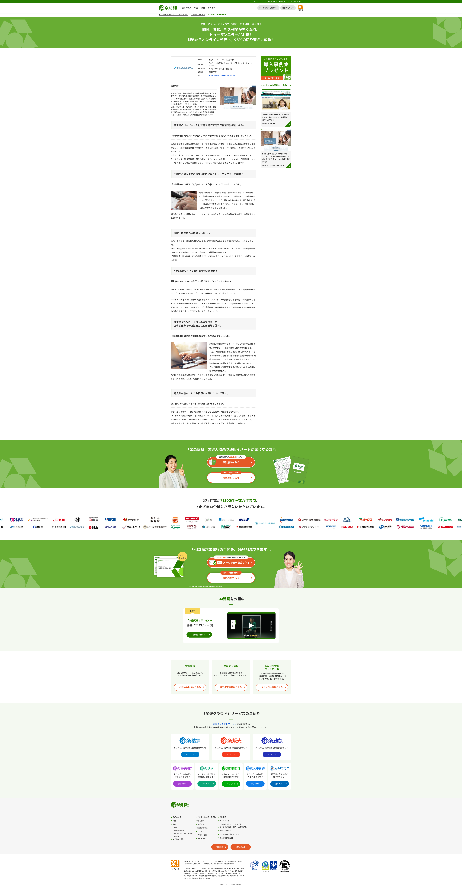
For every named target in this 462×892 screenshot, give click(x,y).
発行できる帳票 (179, 831)
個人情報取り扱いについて (229, 834)
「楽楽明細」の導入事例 (198, 15)
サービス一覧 (224, 821)
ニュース (200, 831)
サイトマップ (202, 838)
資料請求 (219, 847)
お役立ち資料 (272, 1)
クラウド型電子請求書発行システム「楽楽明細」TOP (173, 15)
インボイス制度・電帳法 (206, 817)
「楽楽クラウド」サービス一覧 (231, 824)
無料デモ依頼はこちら (231, 687)
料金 (196, 7)
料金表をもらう (288, 8)
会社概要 (222, 817)
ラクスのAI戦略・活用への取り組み (233, 827)
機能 (203, 7)
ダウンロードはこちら (272, 687)
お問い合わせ (241, 847)
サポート (255, 1)
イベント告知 (202, 835)
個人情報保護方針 (226, 838)
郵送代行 (177, 836)
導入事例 (211, 7)
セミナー (263, 1)
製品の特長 (186, 7)
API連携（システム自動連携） (184, 834)
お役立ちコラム (284, 1)
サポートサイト (225, 831)
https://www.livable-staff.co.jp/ (222, 75)
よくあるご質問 (296, 1)
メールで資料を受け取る (268, 8)
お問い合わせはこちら (190, 687)
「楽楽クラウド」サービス (224, 724)
